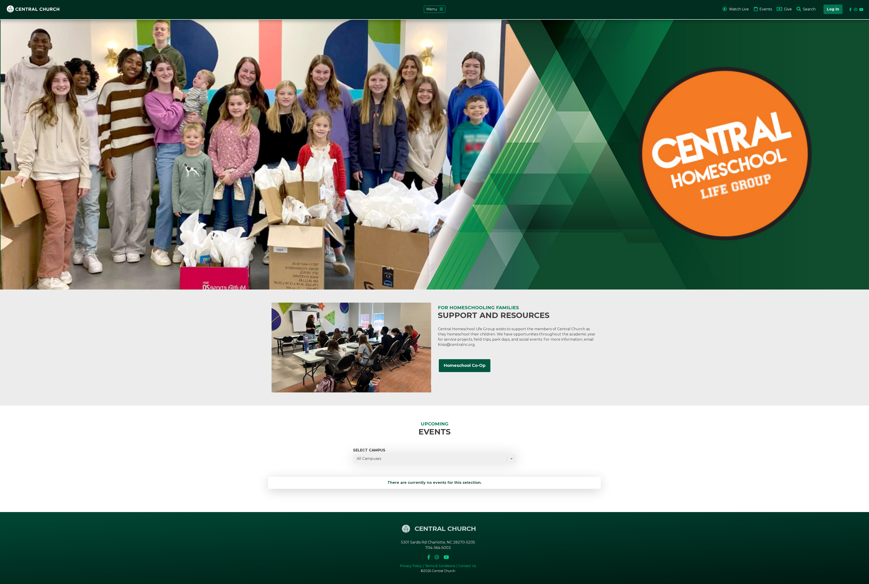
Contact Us (467, 566)
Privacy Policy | (412, 566)
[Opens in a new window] (429, 557)
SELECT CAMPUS (369, 450)
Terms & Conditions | (441, 566)
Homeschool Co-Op (464, 365)
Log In (833, 9)
